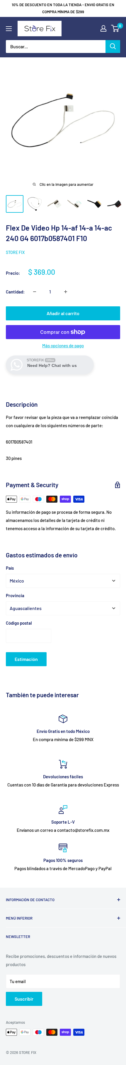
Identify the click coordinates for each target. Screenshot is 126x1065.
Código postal (19, 623)
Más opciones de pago (63, 345)
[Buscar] (112, 46)
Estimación (26, 659)
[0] (115, 28)
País (10, 568)
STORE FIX (15, 252)
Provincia (15, 595)
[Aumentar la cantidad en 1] (65, 292)
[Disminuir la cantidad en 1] (34, 292)
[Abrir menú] (9, 28)
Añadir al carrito (63, 313)
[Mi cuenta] (103, 28)
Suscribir (24, 999)
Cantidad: (15, 291)
